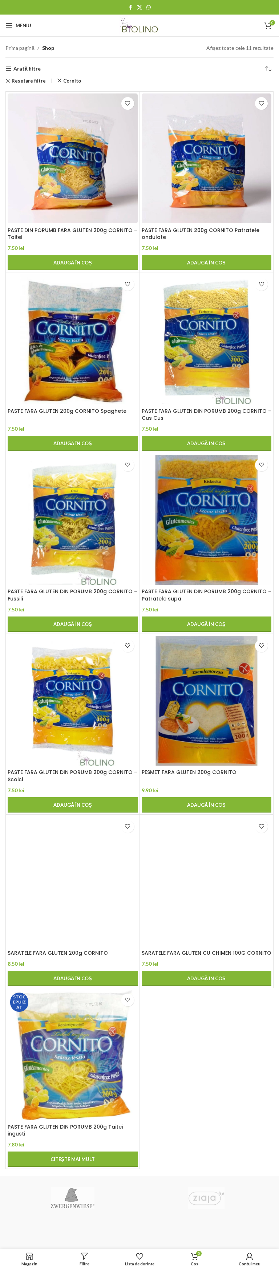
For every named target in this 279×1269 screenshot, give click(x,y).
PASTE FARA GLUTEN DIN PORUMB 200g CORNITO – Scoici (72, 776)
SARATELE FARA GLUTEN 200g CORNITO (58, 953)
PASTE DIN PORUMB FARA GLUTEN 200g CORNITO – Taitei (72, 234)
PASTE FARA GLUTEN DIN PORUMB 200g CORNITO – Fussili (72, 595)
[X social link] (139, 7)
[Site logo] (140, 25)
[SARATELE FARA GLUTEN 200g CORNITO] (73, 882)
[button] (73, 262)
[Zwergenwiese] (72, 1198)
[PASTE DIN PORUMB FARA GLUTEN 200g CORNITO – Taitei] (73, 158)
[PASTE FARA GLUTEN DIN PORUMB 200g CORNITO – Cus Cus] (207, 339)
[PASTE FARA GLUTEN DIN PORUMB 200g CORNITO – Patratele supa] (207, 520)
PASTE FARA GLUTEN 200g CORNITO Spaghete (67, 411)
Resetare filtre (29, 81)
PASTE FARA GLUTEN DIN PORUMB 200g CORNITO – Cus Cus (206, 414)
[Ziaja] (207, 1198)
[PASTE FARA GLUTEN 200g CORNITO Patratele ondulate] (207, 158)
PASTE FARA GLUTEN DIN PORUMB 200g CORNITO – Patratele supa (206, 595)
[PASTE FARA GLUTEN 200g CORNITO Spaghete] (73, 339)
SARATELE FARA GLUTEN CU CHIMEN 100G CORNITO (206, 953)
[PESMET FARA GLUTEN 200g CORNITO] (207, 701)
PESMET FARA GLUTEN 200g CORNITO (189, 772)
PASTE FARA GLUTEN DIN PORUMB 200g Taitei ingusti (65, 1130)
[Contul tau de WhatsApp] (148, 7)
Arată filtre (27, 69)
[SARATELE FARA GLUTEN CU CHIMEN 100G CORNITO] (207, 882)
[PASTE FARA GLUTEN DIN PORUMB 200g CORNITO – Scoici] (73, 701)
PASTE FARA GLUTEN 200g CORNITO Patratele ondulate (200, 234)
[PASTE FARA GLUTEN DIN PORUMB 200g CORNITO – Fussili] (73, 520)
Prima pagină (20, 48)
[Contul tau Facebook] (130, 7)
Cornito (72, 81)
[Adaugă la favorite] (127, 103)
